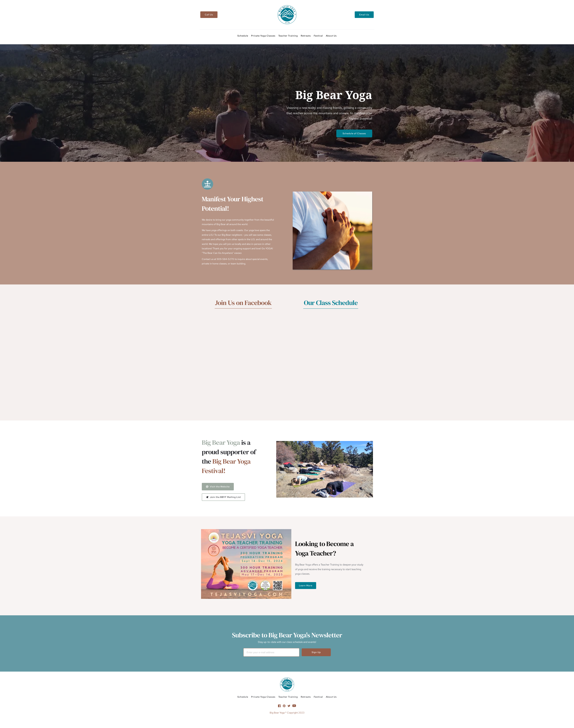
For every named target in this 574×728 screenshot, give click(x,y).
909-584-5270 (225, 259)
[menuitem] (243, 36)
